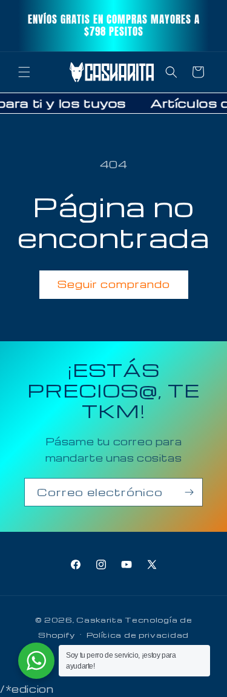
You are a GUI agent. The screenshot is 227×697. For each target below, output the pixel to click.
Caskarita (99, 619)
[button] (24, 72)
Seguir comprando (114, 284)
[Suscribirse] (189, 492)
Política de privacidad (138, 635)
